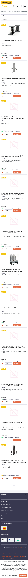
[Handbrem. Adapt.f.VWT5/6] (14, 298)
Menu (6, 6)
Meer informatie (19, 571)
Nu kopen (16, 57)
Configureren (23, 575)
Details (7, 57)
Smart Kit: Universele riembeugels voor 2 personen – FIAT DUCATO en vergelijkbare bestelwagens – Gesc (13, 117)
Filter (4, 15)
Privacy (3, 515)
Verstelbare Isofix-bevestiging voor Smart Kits (13, 79)
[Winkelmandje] (24, 6)
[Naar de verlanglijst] (2, 58)
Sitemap (3, 518)
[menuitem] (5, 6)
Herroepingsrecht (5, 513)
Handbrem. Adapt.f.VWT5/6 (9, 308)
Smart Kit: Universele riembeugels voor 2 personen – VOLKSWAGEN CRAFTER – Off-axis (13, 346)
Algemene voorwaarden (7, 510)
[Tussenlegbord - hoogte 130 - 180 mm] (14, 30)
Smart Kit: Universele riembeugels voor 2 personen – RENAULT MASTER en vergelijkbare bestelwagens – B (12, 385)
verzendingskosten (21, 547)
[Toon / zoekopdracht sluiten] (13, 6)
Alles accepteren (13, 575)
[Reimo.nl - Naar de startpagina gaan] (6, 2)
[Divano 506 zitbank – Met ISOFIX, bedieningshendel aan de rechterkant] (14, 259)
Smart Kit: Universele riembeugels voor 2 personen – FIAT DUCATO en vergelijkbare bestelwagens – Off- (13, 423)
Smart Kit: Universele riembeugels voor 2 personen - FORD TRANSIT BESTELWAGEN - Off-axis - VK (13, 461)
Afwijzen (4, 575)
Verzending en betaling (6, 507)
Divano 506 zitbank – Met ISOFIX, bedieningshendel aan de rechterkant (11, 270)
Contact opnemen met (19, 553)
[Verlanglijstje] (17, 6)
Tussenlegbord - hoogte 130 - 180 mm (11, 40)
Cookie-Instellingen (6, 504)
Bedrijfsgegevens (21, 558)
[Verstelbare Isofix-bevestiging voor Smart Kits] (14, 68)
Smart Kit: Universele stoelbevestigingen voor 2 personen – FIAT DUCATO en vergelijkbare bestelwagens (12, 155)
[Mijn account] (21, 6)
